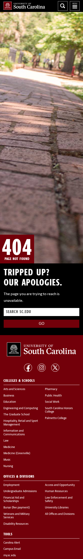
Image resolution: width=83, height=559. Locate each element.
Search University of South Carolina (63, 6)
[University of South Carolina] (41, 349)
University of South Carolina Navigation (75, 6)
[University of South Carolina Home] (24, 5)
